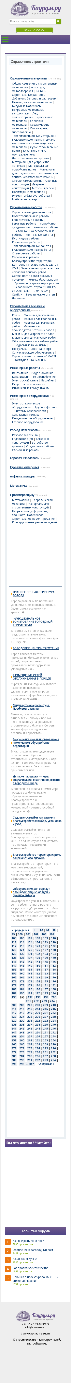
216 (53, 1009)
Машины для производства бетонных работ (33, 328)
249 (29, 1032)
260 (22, 1040)
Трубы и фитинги (46, 407)
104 (52, 934)
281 (45, 1052)
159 (14, 973)
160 (22, 973)
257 (45, 1036)
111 (14, 942)
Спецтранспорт (41, 349)
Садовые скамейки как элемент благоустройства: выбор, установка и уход (37, 821)
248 (22, 1032)
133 (45, 954)
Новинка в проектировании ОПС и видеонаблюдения (36, 1279)
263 (45, 1040)
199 (46, 997)
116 (53, 942)
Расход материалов (24, 430)
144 (37, 961)
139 (45, 957)
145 (45, 961)
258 (53, 1036)
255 (29, 1036)
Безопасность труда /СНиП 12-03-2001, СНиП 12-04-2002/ (34, 289)
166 (22, 977)
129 (14, 954)
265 (14, 1044)
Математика (18, 485)
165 (14, 977)
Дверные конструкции (28, 186)
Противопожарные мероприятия (36, 283)
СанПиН (17, 294)
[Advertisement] (35, 557)
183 (14, 989)
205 (14, 1005)
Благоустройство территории (32, 261)
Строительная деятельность (31, 212)
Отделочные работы (26, 253)
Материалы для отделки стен (33, 171)
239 (45, 1024)
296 (22, 1064)
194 (53, 993)
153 (14, 969)
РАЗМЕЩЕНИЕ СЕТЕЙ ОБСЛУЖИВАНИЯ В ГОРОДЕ (32, 676)
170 (53, 977)
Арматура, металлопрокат (28, 89)
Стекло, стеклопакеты (27, 180)
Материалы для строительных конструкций (30, 505)
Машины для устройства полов (33, 334)
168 (37, 977)
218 (22, 1013)
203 (44, 1001)
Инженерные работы (25, 368)
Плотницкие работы (25, 238)
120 (37, 946)
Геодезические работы (27, 220)
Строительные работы (26, 207)
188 (53, 989)
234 (53, 1020)
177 (14, 985)
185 (29, 989)
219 (29, 1013)
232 (37, 1020)
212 (22, 1009)
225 (29, 1016)
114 (37, 942)
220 (37, 1013)
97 (47, 930)
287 (45, 1056)
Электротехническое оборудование (26, 405)
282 (53, 1052)
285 (29, 1056)
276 (53, 1048)
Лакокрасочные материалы (30, 158)
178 (22, 985)
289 (14, 1060)
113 (29, 942)
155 (29, 969)
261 (29, 1040)
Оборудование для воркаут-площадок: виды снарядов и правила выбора (32, 892)
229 (14, 1020)
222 (53, 1013)
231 (29, 1020)
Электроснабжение (25, 380)
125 (29, 950)
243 (29, 1028)
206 (22, 1005)
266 (22, 1044)
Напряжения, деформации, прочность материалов (30, 513)
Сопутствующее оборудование (33, 352)
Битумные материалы (26, 106)
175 (45, 981)
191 (29, 993)
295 (14, 1064)
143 (29, 961)
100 (20, 934)
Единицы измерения (24, 467)
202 (36, 1001)
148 (22, 965)
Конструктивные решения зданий (34, 522)
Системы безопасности (30, 411)
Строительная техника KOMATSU (34, 356)
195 (14, 997)
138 (37, 957)
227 (45, 1016)
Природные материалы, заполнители (28, 111)
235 (14, 1024)
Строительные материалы (28, 78)
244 (37, 1028)
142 (22, 961)
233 (45, 1020)
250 (37, 1032)
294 (53, 1060)
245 (45, 1028)
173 (29, 981)
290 (22, 1060)
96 (41, 930)
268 (37, 1044)
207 (29, 1005)
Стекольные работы (25, 257)
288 (53, 1056)
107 (29, 938)
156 (37, 969)
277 (14, 1052)
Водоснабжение (42, 373)
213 (29, 1009)
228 (53, 1016)
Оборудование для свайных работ (35, 341)
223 (14, 1016)
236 (22, 1024)
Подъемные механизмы (30, 345)
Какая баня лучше (25, 1259)
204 (52, 1001)
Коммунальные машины (30, 360)
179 (29, 985)
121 (45, 946)
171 (14, 981)
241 (14, 1028)
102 (36, 934)
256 (37, 1036)
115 (45, 942)
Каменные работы (46, 227)
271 (14, 1048)
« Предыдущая (20, 930)
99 (13, 934)
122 (53, 946)
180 (37, 985)
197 (30, 997)
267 (29, 1044)
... (37, 930)
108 (37, 938)
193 (45, 993)
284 (22, 1056)
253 (14, 1036)
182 (53, 985)
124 (22, 950)
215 (45, 1009)
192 (37, 993)
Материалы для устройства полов (30, 167)
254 (22, 1036)
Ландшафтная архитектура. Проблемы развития (31, 706)
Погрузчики (19, 349)
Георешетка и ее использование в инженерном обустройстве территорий (36, 742)
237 (29, 1024)
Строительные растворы (29, 95)
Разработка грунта (25, 435)
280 (37, 1052)
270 (53, 1044)
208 (37, 1005)
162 (37, 973)
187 (45, 989)
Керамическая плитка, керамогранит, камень (35, 175)
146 (53, 961)
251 (45, 1032)
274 (37, 1048)
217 (14, 1013)
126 (37, 950)
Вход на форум (34, 29)
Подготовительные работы (30, 216)
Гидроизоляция (22, 439)
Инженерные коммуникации (31, 388)
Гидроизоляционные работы (31, 249)
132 (37, 954)
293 (45, 1060)
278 (22, 1052)
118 (22, 946)
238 (37, 1024)
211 (14, 1009)
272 (22, 1048)
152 (53, 965)
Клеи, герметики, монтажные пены (29, 152)
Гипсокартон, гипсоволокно (30, 130)
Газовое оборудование (28, 422)
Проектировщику (22, 495)
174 (37, 981)
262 (37, 1040)
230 (22, 1020)
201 (28, 1001)
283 (14, 1056)
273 (29, 1048)
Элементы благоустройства (31, 195)
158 (53, 969)
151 (45, 965)
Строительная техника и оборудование (27, 308)
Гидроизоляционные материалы (33, 139)
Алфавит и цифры (22, 476)
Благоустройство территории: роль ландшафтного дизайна (37, 856)
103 (44, 934)
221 (45, 1013)
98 (54, 930)
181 (45, 985)
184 (22, 989)
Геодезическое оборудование (32, 418)
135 (14, 957)
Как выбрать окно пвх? (28, 1241)
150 (37, 965)
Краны (16, 315)
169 (45, 977)
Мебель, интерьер (24, 199)
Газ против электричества (30, 1268)
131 (29, 954)
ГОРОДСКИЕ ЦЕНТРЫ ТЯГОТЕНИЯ (36, 648)
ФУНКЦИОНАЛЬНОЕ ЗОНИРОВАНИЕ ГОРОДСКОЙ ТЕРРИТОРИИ (32, 622)
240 (53, 1024)
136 (22, 957)
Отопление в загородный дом (33, 1250)
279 (29, 1052)
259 (14, 1040)
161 (29, 973)
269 (45, 1044)
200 (53, 997)
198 (38, 997)
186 (37, 989)
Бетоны (41, 91)
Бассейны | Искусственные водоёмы (34, 382)
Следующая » (46, 1063)
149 (29, 965)
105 (14, 938)
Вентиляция (20, 373)
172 (22, 981)
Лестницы (18, 298)
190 (22, 993)
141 (14, 961)
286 (37, 1056)
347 (31, 1064)
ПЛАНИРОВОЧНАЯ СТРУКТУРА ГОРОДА (33, 593)
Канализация (20, 376)
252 (53, 1032)
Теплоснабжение (44, 376)
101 (28, 934)
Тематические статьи (40, 294)
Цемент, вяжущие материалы (32, 102)
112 (22, 942)
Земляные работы (24, 223)
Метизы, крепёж (43, 188)
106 (22, 938)
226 (37, 1016)
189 (14, 993)
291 (29, 1060)
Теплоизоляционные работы (31, 246)
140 (53, 957)
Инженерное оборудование (29, 396)
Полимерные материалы (28, 192)
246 (53, 1028)
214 (37, 1009)
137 (29, 957)
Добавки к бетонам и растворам (34, 98)
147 (14, 965)
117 (14, 946)
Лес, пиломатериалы (25, 115)
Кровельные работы (26, 242)
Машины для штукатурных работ (34, 337)
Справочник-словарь (24, 458)
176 (53, 981)
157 (45, 969)
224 (22, 1016)
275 (45, 1048)
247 (14, 1032)
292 (37, 1060)
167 (29, 977)
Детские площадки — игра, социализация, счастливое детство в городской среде (37, 779)
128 (53, 950)
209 (45, 1005)
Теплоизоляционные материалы (34, 136)
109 (45, 938)
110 (53, 938)
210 (53, 1005)
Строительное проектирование (33, 518)
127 (45, 950)
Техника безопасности (42, 279)
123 (14, 950)
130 (22, 954)
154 (22, 969)
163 (45, 973)
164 (53, 973)
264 (53, 1040)
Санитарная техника (25, 414)
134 (53, 954)
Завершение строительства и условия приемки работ (35, 270)
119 (29, 946)
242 (22, 1028)
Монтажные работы (39, 235)
